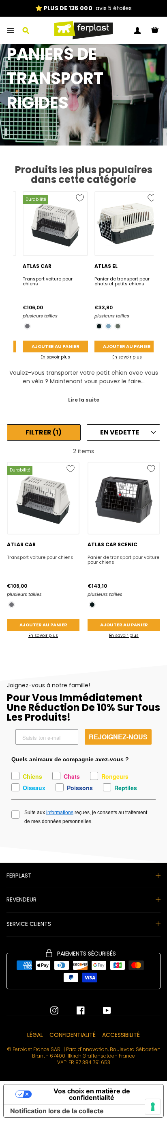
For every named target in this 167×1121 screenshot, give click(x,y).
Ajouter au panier (55, 346)
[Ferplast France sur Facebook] (74, 1010)
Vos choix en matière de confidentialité (92, 1094)
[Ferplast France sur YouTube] (101, 1010)
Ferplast (19, 875)
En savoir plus (55, 357)
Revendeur (21, 899)
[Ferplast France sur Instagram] (54, 1010)
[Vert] (118, 326)
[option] (83, 8)
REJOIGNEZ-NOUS (118, 736)
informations (59, 812)
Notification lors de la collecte (57, 1111)
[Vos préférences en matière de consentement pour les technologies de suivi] (153, 1106)
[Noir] (99, 326)
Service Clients (28, 924)
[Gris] (27, 326)
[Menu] (10, 30)
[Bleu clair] (108, 326)
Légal (35, 1035)
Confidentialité (72, 1035)
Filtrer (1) (44, 432)
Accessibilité (121, 1035)
